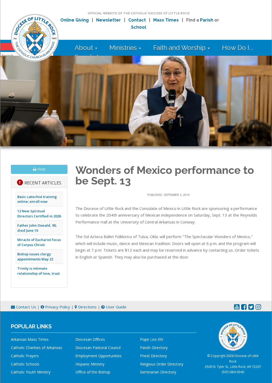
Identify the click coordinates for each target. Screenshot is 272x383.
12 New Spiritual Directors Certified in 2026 (39, 213)
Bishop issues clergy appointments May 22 (35, 256)
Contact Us (25, 306)
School (138, 27)
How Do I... (237, 47)
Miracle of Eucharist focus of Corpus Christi (39, 242)
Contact (137, 20)
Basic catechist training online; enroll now (37, 199)
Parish (206, 20)
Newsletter (108, 20)
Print (40, 169)
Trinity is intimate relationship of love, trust (38, 271)
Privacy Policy (57, 306)
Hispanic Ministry (89, 364)
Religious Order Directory (161, 364)
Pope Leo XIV (151, 339)
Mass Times (166, 20)
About (85, 47)
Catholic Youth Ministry (30, 372)
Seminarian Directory (158, 372)
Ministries (123, 47)
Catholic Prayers (25, 355)
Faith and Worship (180, 47)
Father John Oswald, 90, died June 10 (37, 228)
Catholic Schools (25, 364)
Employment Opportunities (98, 355)
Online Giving (74, 20)
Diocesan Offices (90, 339)
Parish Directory (154, 347)
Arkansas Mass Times (30, 339)
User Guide (115, 306)
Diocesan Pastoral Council (98, 347)
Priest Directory (153, 355)
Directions (87, 306)
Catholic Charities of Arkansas (36, 347)
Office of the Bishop (92, 372)
